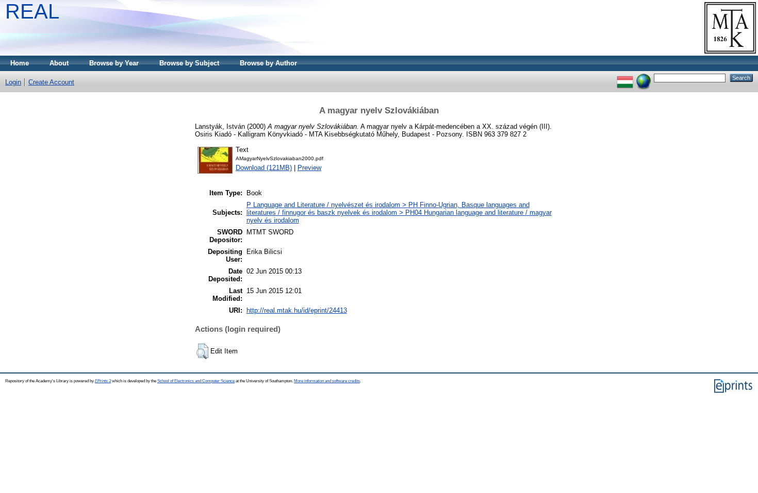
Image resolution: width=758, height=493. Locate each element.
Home (19, 63)
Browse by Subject (189, 63)
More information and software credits (327, 381)
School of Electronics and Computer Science (196, 381)
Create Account (51, 82)
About (59, 63)
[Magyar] (625, 77)
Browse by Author (268, 63)
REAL (32, 11)
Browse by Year (114, 63)
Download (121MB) (264, 168)
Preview (309, 168)
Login (13, 82)
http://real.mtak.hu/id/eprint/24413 (296, 310)
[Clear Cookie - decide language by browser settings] (643, 77)
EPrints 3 (103, 381)
